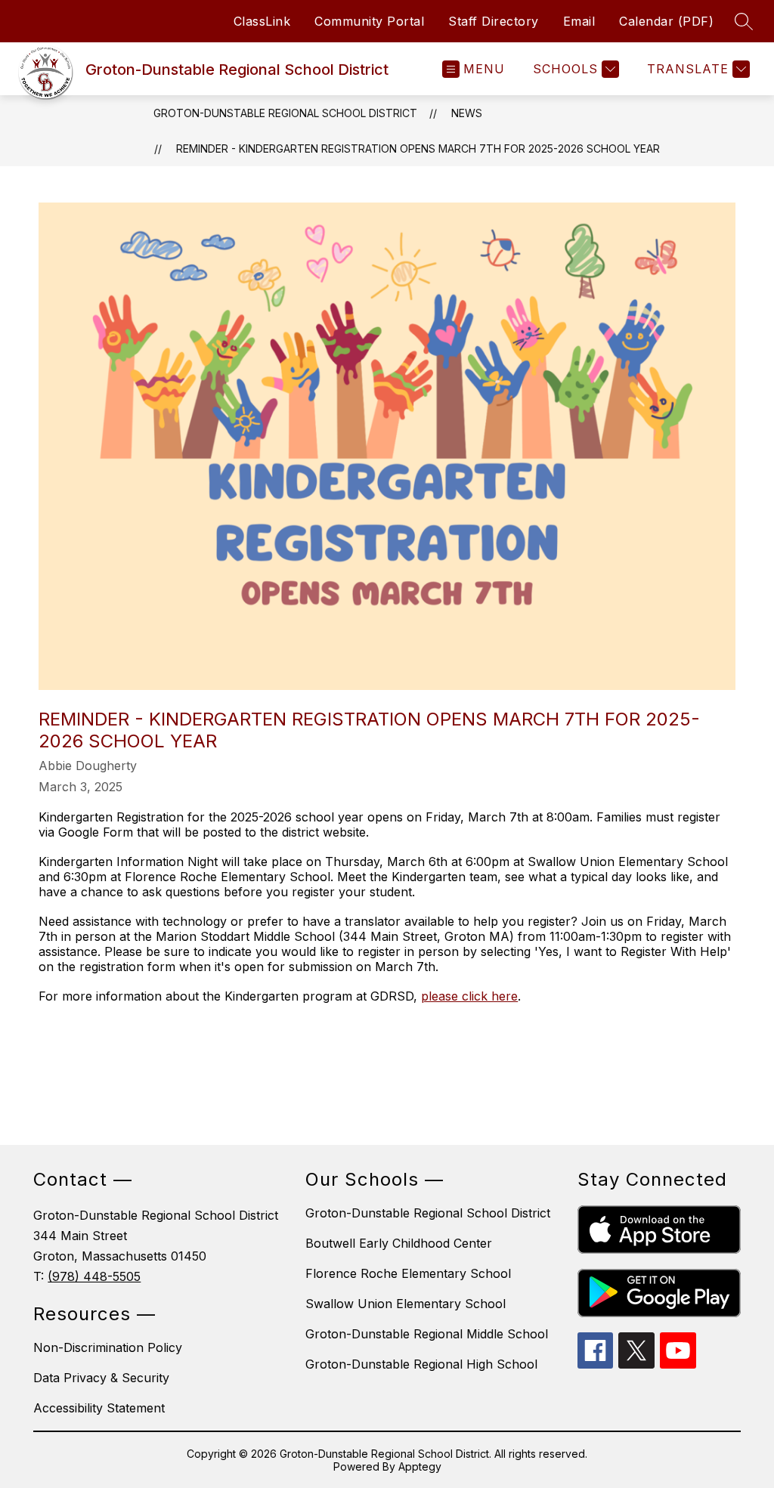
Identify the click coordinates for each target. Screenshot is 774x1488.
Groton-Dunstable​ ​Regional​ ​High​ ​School (421, 1364)
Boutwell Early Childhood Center (398, 1243)
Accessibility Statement (99, 1407)
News (466, 113)
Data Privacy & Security (101, 1377)
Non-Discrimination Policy (107, 1347)
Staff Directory (493, 21)
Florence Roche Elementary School (408, 1273)
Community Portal (369, 21)
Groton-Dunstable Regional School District (285, 113)
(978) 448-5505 (94, 1276)
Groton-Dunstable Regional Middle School (426, 1333)
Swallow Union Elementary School (405, 1303)
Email (579, 21)
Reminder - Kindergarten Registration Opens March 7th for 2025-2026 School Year (418, 148)
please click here (469, 996)
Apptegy (419, 1466)
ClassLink (262, 21)
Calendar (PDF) (666, 21)
